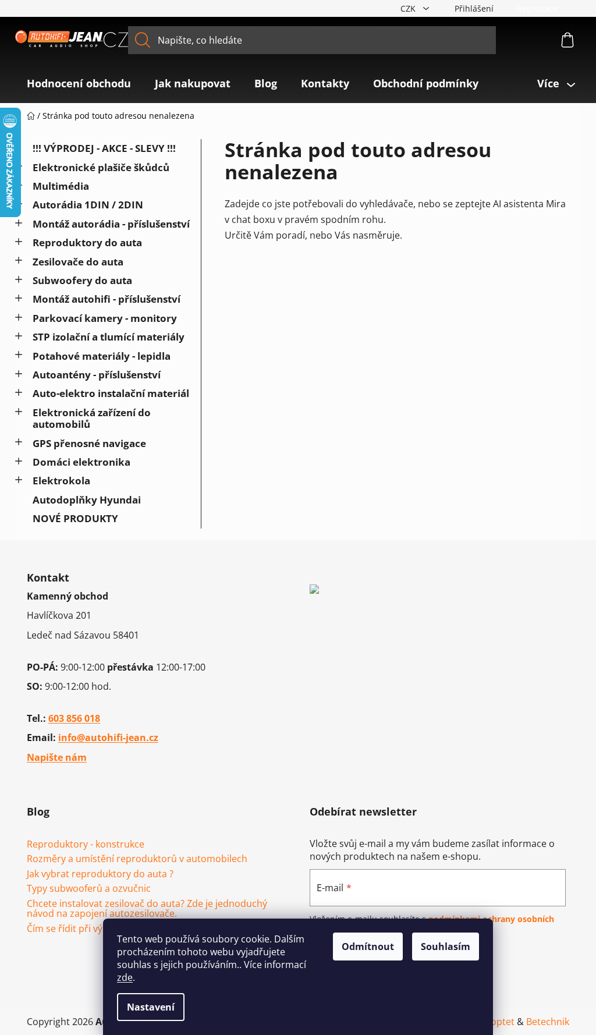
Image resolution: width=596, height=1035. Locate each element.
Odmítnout (368, 946)
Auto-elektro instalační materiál (111, 393)
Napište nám (57, 757)
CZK (409, 8)
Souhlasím (445, 946)
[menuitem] (79, 83)
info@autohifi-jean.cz (108, 737)
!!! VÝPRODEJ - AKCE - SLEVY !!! (104, 148)
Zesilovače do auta (78, 261)
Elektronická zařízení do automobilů (92, 418)
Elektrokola (61, 480)
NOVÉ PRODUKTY (75, 518)
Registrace (537, 8)
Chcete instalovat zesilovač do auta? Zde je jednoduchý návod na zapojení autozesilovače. (147, 909)
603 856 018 (74, 718)
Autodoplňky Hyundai (87, 499)
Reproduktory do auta (87, 242)
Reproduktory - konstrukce (85, 844)
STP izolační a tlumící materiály (109, 336)
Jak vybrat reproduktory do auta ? (100, 874)
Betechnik (547, 1021)
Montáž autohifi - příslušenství (106, 299)
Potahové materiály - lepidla (102, 356)
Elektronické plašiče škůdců (101, 167)
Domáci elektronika (81, 462)
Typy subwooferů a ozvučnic (89, 889)
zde (125, 977)
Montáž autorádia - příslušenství (111, 224)
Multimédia (61, 186)
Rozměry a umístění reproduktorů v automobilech (137, 859)
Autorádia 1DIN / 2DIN (88, 204)
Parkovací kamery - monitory (105, 318)
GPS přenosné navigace (89, 443)
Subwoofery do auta (82, 280)
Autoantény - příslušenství (97, 374)
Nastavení (151, 1007)
